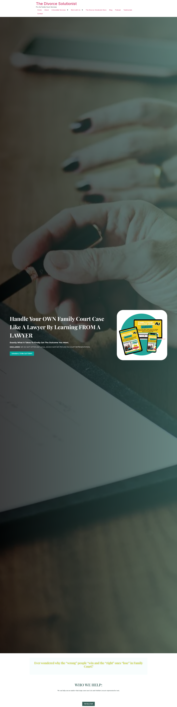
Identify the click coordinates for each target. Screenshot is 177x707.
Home (39, 10)
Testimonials (127, 10)
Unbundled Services (58, 10)
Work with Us (75, 10)
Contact (40, 14)
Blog (110, 10)
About (46, 10)
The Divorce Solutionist (56, 3)
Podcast (118, 10)
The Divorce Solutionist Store (96, 10)
